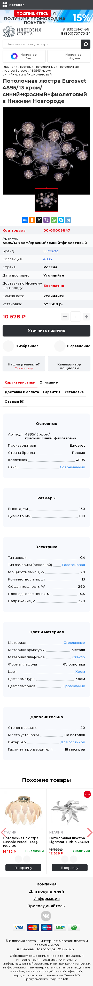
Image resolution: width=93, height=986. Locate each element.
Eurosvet (50, 251)
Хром (80, 671)
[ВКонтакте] (25, 220)
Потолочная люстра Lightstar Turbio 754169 (69, 840)
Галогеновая (73, 565)
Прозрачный (74, 686)
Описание (49, 382)
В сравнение (78, 346)
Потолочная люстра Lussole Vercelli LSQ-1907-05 (20, 842)
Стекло (78, 657)
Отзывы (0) (15, 401)
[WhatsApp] (54, 220)
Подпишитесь (33, 13)
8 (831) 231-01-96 (76, 29)
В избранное (27, 346)
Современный (72, 467)
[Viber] (46, 220)
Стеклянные (74, 642)
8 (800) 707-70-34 (75, 33)
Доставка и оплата (22, 392)
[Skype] (61, 220)
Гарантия (51, 392)
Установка (74, 392)
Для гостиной (72, 742)
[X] (39, 220)
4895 (47, 259)
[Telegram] (68, 220)
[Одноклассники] (32, 220)
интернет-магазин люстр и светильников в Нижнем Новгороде (52, 945)
